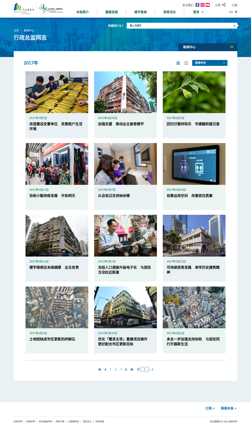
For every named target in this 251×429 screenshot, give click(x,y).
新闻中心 (29, 30)
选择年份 (200, 63)
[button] (199, 12)
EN (231, 12)
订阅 (234, 5)
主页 (16, 30)
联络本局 (227, 408)
